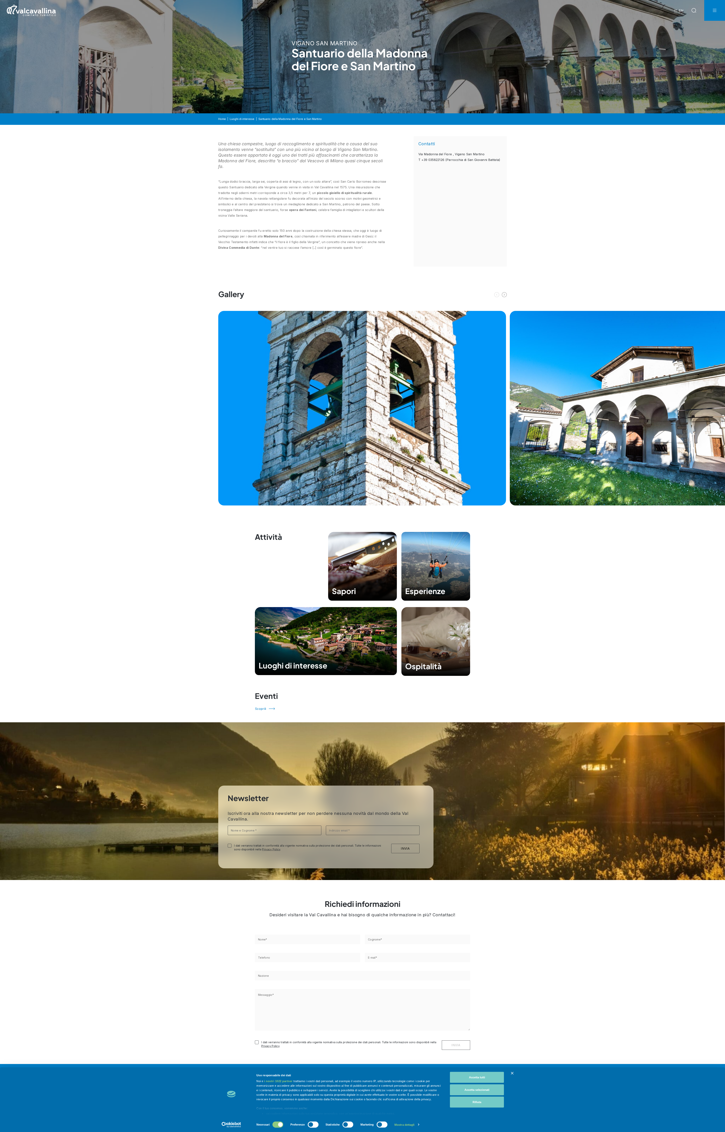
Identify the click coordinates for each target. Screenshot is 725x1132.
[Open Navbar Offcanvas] (714, 10)
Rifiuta (477, 1102)
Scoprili (260, 709)
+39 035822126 (432, 160)
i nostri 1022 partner (278, 1081)
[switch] (313, 1124)
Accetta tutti (477, 1077)
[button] (504, 294)
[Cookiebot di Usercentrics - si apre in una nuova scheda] (231, 1124)
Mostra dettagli (404, 1124)
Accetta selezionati (476, 1089)
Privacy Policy (271, 849)
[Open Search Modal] (693, 10)
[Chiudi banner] (512, 1073)
